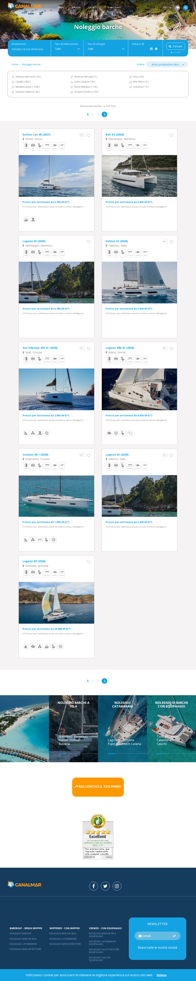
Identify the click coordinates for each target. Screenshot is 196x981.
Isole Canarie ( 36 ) (84, 81)
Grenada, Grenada (36, 565)
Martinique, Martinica (121, 138)
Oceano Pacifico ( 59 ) (86, 91)
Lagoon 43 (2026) (34, 241)
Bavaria (64, 744)
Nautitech (123, 744)
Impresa (76, 7)
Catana (136, 744)
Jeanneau (66, 736)
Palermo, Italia (117, 245)
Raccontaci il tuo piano (100, 786)
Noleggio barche (31, 64)
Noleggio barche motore (25, 949)
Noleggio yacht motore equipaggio (104, 951)
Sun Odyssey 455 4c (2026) (40, 348)
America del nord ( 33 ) (28, 76)
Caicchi (162, 744)
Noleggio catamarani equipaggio (102, 943)
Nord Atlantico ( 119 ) (85, 86)
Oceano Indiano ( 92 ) (27, 91)
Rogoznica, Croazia (37, 459)
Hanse (64, 740)
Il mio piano (114, 7)
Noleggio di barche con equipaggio (171, 704)
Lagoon (114, 740)
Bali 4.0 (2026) (115, 134)
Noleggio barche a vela (73, 704)
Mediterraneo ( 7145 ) (28, 86)
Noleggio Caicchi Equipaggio (99, 959)
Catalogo (94, 7)
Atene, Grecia (33, 138)
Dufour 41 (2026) (117, 241)
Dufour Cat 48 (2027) (36, 134)
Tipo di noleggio (96, 44)
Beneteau (81, 736)
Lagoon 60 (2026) (34, 561)
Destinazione (19, 44)
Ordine (141, 64)
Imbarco (137, 44)
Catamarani (165, 740)
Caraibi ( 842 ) (23, 81)
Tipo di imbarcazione (66, 44)
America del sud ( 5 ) (85, 76)
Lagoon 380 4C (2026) (120, 348)
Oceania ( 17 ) (140, 86)
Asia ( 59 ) (138, 76)
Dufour (75, 740)
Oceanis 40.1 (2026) (35, 454)
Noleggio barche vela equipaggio (102, 935)
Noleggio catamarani (122, 704)
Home (61, 7)
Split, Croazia (33, 352)
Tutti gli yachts (167, 736)
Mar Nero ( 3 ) (140, 81)
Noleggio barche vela (23, 938)
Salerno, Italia (117, 459)
